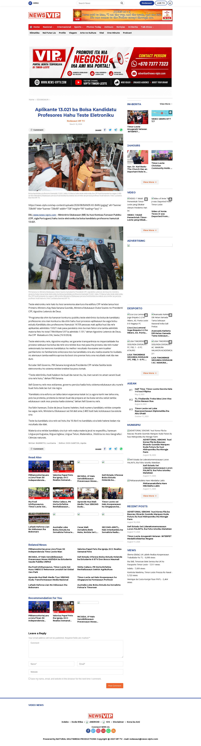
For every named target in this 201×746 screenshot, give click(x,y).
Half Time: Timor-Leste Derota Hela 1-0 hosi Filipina (153, 390)
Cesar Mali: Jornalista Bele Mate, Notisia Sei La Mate (87, 530)
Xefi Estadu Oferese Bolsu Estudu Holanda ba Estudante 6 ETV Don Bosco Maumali (112, 477)
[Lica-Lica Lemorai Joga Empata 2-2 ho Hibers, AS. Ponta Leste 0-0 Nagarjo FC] (137, 319)
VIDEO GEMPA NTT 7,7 (161, 120)
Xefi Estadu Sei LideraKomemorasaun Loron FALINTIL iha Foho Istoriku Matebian (157, 469)
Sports (77, 27)
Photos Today (94, 27)
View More (165, 104)
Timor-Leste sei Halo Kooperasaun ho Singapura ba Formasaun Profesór (111, 504)
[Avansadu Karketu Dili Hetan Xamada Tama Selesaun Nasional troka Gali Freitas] (162, 320)
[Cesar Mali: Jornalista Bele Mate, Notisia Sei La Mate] (88, 519)
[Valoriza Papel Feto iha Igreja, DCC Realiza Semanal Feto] (63, 466)
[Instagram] (98, 731)
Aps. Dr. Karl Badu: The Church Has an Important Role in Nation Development (137, 169)
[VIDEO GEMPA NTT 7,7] (162, 113)
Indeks (130, 568)
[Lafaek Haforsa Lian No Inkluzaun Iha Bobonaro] (39, 518)
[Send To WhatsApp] (121, 130)
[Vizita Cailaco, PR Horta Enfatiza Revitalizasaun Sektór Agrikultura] (63, 493)
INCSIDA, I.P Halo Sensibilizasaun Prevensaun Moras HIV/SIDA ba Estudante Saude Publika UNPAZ (87, 478)
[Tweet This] (110, 130)
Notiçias (120, 27)
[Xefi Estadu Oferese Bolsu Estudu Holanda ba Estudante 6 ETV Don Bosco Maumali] (112, 466)
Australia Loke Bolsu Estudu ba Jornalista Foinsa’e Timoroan (62, 530)
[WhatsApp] (108, 731)
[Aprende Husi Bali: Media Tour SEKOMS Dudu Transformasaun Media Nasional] (88, 493)
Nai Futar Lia (49, 33)
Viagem (73, 33)
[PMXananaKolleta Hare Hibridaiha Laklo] (146, 480)
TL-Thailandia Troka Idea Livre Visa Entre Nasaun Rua (153, 400)
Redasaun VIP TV (76, 121)
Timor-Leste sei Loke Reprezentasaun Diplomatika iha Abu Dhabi (152, 411)
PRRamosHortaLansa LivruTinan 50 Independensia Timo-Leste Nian (38, 477)
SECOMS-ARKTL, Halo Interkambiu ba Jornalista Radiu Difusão (112, 530)
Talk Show (146, 27)
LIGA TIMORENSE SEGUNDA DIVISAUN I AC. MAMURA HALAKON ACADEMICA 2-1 (162, 360)
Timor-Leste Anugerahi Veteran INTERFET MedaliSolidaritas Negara (137, 129)
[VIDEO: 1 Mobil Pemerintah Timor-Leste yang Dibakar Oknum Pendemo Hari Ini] (137, 204)
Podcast (127, 33)
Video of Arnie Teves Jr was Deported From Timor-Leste (160, 214)
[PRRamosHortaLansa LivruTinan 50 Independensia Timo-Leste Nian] (39, 466)
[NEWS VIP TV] (44, 15)
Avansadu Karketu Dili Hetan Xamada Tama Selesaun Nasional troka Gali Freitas (161, 333)
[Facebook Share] (105, 130)
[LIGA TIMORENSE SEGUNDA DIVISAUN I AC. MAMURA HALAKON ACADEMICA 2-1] (162, 347)
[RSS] (113, 731)
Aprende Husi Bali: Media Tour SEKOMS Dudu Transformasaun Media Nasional (87, 504)
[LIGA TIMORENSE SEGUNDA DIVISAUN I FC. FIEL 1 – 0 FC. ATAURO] (137, 346)
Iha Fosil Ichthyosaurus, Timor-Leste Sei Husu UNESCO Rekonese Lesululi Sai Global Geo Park (38, 504)
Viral (101, 33)
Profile (62, 33)
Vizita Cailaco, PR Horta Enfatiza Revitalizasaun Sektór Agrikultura (62, 504)
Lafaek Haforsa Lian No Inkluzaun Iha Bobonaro (38, 529)
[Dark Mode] (170, 3)
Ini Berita (133, 27)
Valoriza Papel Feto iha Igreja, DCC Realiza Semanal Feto (63, 477)
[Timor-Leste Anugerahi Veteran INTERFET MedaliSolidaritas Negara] (137, 117)
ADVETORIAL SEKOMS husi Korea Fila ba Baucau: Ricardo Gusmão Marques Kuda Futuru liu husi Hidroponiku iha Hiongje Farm (157, 445)
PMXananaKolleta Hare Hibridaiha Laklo (155, 484)
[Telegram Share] (116, 130)
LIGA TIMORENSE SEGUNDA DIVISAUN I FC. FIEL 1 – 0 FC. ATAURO (137, 357)
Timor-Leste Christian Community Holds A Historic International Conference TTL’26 (162, 166)
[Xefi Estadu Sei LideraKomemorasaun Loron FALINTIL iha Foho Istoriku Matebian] (150, 461)
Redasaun (147, 3)
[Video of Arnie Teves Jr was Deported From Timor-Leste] (162, 203)
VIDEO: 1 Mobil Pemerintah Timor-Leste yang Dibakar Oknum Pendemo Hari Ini (137, 217)
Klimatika (34, 33)
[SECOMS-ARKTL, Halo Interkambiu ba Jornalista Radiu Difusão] (112, 519)
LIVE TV (161, 3)
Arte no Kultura (88, 33)
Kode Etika (77, 722)
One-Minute (113, 33)
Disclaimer (118, 722)
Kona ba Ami (133, 722)
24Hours (108, 27)
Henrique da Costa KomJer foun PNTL (144, 579)
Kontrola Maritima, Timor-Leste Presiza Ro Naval (149, 572)
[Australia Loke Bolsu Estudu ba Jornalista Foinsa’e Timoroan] (63, 519)
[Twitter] (93, 731)
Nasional (47, 27)
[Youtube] (103, 731)
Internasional (64, 27)
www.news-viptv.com (44, 214)
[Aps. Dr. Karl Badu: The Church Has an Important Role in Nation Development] (137, 157)
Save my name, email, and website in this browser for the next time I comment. (66, 678)
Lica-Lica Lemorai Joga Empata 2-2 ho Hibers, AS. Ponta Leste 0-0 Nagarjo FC (137, 330)
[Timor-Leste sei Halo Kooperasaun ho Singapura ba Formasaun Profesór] (112, 493)
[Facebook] (88, 731)
